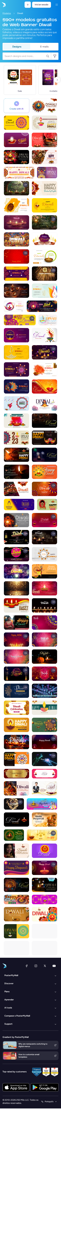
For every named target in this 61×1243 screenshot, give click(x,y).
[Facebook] (26, 966)
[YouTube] (54, 966)
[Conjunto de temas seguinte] (57, 80)
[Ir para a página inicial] (3, 5)
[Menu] (56, 4)
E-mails (44, 46)
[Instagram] (36, 966)
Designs (16, 46)
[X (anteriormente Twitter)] (45, 966)
